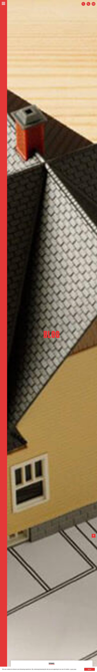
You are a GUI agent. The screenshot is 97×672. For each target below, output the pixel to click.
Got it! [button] (89, 669)
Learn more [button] (73, 669)
